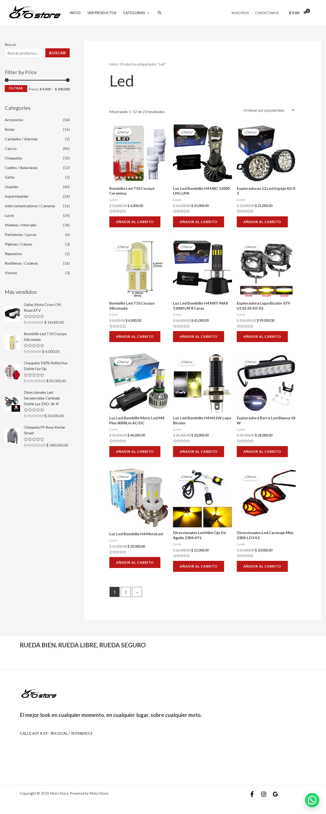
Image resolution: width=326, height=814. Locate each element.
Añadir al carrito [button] (135, 222)
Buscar (10, 44)
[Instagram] (264, 794)
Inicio (75, 13)
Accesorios (14, 119)
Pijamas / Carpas (18, 244)
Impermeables (16, 196)
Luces (9, 215)
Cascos (11, 148)
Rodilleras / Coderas (21, 263)
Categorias (134, 13)
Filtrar (16, 88)
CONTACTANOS (267, 13)
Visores (11, 272)
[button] (312, 800)
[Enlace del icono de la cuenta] (315, 13)
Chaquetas (13, 158)
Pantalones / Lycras (20, 234)
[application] (147, 13)
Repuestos (13, 253)
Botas (10, 129)
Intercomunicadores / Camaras (30, 205)
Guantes (11, 186)
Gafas (10, 177)
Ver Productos (101, 13)
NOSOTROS (240, 13)
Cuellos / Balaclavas (21, 167)
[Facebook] (252, 794)
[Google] (275, 794)
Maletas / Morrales (21, 225)
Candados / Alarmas (21, 139)
